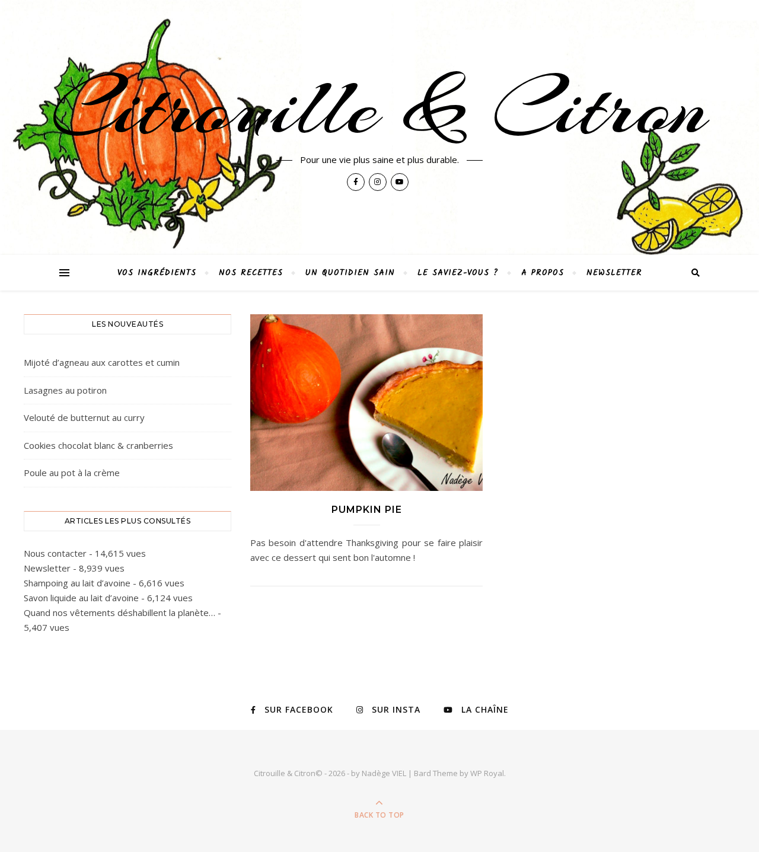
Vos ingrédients (156, 272)
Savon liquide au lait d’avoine (81, 598)
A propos (542, 272)
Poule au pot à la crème (72, 472)
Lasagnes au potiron (65, 390)
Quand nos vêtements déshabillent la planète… (119, 612)
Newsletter (614, 272)
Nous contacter (55, 553)
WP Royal (487, 773)
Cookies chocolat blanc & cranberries (98, 445)
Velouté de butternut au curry (84, 417)
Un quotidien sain (350, 272)
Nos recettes (251, 272)
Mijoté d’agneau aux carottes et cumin (102, 362)
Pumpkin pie (366, 509)
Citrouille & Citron (379, 107)
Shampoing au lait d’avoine (77, 583)
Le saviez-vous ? (458, 272)
